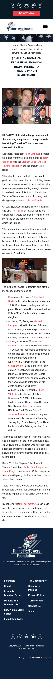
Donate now (26, 13)
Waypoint (47, 658)
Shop (31, 611)
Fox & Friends (35, 200)
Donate (8, 586)
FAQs (19, 604)
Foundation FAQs (13, 619)
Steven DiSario (16, 365)
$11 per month (26, 504)
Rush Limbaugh (32, 153)
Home (13, 45)
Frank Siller (17, 210)
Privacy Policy (36, 595)
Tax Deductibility (37, 580)
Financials (9, 580)
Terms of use (35, 600)
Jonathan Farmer (16, 414)
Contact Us (34, 606)
